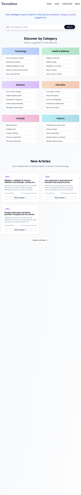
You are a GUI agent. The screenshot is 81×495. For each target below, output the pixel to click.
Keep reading (19, 198)
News (77, 4)
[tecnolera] (9, 4)
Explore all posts (39, 240)
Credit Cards (67, 4)
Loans (56, 4)
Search (70, 27)
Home (49, 4)
